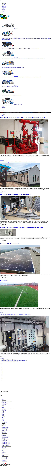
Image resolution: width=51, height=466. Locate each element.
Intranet (3, 407)
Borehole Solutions (4, 421)
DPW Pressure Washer (9, 38)
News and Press (4, 447)
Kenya (3, 412)
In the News (3, 448)
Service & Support (4, 429)
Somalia (3, 419)
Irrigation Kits (3, 95)
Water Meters (16, 95)
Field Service (3, 431)
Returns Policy (4, 460)
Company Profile (4, 410)
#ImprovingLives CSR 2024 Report (6, 446)
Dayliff (3, 29)
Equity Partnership (4, 440)
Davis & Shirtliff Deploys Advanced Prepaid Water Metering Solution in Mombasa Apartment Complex (21, 227)
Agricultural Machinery (30, 38)
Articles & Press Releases (5, 456)
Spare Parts (3, 434)
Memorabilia (3, 455)
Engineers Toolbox (4, 433)
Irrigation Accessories (8, 95)
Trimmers (3, 38)
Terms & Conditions (4, 458)
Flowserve (17, 29)
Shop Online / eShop (4, 430)
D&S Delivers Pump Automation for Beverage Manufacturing (10, 361)
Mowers (5, 38)
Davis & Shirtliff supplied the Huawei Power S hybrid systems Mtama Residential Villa (18, 162)
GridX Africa (15, 274)
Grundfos (7, 29)
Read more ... (2, 160)
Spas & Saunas (17, 67)
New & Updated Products (5, 427)
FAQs (2, 453)
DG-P (2, 48)
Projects (3, 106)
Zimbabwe (3, 418)
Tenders (3, 405)
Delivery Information (4, 457)
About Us (3, 399)
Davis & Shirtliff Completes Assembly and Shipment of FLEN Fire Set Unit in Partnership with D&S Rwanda (22, 117)
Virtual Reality (4, 404)
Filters (2, 67)
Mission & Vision (4, 402)
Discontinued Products (5, 428)
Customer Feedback (4, 461)
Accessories (3, 9)
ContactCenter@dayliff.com (3, 396)
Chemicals (15, 85)
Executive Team (4, 400)
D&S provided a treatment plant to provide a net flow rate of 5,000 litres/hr (15, 194)
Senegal (3, 420)
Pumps (4, 67)
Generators (3, 5)
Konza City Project (4, 280)
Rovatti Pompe (14, 29)
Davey (9, 29)
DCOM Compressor (15, 38)
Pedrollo (5, 29)
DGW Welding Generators (15, 48)
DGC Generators (26, 48)
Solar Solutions (4, 7)
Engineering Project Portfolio (5, 445)
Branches (3, 411)
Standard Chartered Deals (5, 439)
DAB (11, 29)
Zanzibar (3, 415)
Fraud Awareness (4, 409)
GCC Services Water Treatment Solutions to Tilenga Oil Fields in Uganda (15, 314)
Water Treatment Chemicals (5, 86)
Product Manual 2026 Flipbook (6, 444)
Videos (3, 451)
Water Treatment (16, 76)
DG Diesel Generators (6, 48)
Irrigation (3, 8)
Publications (3, 438)
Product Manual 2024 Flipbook (6, 443)
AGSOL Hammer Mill (24, 38)
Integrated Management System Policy (7, 401)
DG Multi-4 (10, 48)
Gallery (3, 11)
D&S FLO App (4, 435)
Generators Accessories (35, 48)
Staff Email (3, 408)
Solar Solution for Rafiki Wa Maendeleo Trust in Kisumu (9, 359)
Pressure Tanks (13, 95)
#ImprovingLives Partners (5, 454)
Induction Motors (44, 38)
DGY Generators (21, 48)
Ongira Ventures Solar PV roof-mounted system (10, 243)
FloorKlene (19, 38)
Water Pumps (3, 4)
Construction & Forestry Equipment (37, 38)
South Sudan (3, 416)
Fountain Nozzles (21, 67)
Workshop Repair (4, 432)
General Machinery (4, 422)
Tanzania (3, 414)
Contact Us (3, 10)
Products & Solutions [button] (4, 19)
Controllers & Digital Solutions (18, 104)
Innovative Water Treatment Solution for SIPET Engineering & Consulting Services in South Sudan (14, 360)
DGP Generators (30, 48)
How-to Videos (4, 452)
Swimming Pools (4, 6)
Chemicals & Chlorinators (8, 67)
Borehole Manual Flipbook (5, 436)
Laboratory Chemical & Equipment (13, 86)
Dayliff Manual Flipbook (5, 437)
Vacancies (3, 406)
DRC (2, 417)
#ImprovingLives (4, 3)
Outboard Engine (8, 39)
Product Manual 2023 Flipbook (6, 442)
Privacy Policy (4, 459)
